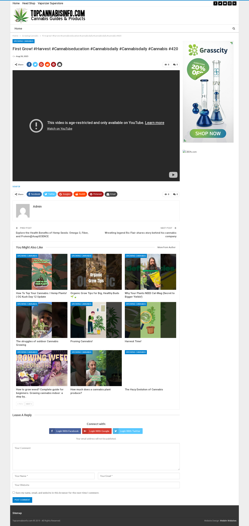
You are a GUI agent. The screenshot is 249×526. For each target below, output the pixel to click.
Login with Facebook (67, 431)
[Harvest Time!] (150, 320)
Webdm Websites (228, 521)
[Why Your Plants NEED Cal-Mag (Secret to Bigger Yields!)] (150, 272)
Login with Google (99, 431)
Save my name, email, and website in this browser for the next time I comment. (57, 492)
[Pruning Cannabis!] (96, 320)
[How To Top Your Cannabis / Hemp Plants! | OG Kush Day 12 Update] (41, 272)
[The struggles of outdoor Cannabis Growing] (41, 320)
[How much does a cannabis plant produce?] (96, 368)
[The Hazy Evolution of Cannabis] (150, 368)
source (16, 186)
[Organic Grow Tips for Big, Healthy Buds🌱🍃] (96, 272)
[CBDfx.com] (190, 152)
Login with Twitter (130, 431)
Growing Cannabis (23, 41)
